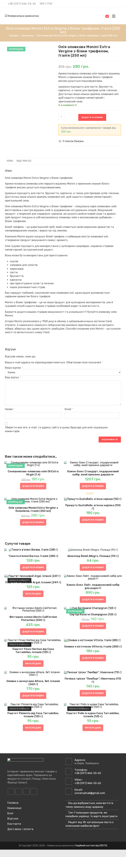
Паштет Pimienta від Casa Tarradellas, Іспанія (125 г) (33, 715)
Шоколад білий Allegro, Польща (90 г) (92, 556)
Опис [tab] (10, 161)
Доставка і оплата (20, 829)
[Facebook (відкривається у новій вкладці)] (106, 4)
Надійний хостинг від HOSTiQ (91, 845)
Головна (13, 802)
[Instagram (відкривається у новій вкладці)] (111, 4)
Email (69, 409)
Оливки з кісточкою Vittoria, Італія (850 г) (93, 646)
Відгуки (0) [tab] (24, 161)
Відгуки (12, 818)
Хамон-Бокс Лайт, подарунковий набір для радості (92, 586)
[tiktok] (34, 791)
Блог (10, 813)
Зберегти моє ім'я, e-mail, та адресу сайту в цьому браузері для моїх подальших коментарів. (56, 429)
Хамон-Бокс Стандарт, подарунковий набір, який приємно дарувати (93, 473)
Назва (9, 409)
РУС (50, 3)
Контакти (14, 823)
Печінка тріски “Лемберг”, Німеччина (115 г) (93, 680)
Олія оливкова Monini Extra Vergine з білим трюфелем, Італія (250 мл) (77, 35)
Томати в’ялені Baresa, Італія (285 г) (33, 556)
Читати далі (33, 593)
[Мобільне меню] (113, 16)
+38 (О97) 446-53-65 (22, 3)
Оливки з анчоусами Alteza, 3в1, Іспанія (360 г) (33, 683)
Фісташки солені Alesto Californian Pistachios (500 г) (33, 618)
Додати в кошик (92, 117)
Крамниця (14, 808)
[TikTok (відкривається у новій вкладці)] (119, 4)
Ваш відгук (13, 377)
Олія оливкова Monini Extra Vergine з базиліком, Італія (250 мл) (33, 509)
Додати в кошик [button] (33, 486)
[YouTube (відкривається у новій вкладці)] (115, 4)
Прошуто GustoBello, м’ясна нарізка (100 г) (93, 507)
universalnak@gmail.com (89, 793)
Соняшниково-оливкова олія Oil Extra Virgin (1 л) (33, 473)
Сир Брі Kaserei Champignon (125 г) (93, 614)
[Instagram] (18, 791)
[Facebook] (11, 791)
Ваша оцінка (13, 367)
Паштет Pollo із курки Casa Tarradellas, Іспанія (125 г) (92, 715)
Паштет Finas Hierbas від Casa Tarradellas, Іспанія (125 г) (33, 650)
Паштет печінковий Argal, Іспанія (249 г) (33, 582)
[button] (71, 141)
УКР (42, 3)
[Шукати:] (118, 16)
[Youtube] (26, 791)
